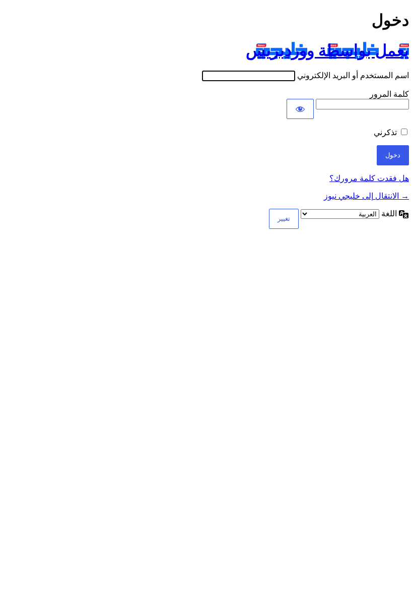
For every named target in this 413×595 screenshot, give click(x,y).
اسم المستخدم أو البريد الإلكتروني (353, 75)
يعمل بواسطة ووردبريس (327, 50)
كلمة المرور (389, 94)
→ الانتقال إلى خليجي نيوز (366, 196)
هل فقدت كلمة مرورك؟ (369, 178)
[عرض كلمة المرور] (300, 109)
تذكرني (385, 132)
